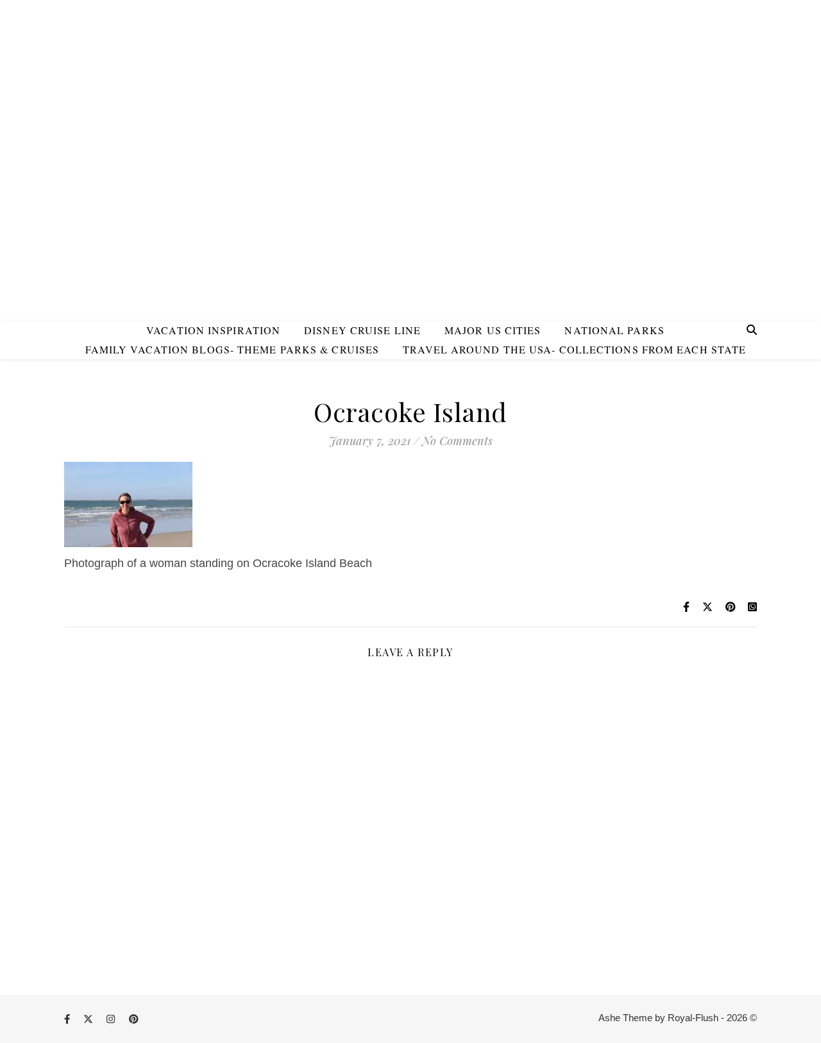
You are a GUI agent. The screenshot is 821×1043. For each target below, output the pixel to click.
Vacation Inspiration (213, 330)
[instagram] (111, 1018)
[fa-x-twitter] (89, 1018)
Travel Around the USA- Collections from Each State (574, 349)
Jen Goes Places (410, 140)
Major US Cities (492, 330)
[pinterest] (134, 1018)
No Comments (457, 440)
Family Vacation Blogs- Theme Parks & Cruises (232, 349)
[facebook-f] (68, 1018)
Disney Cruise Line (362, 330)
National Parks (614, 330)
